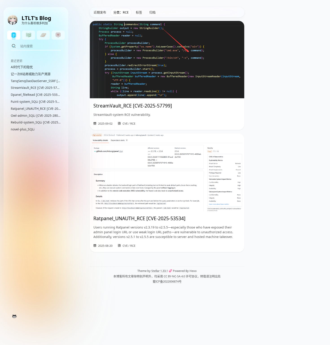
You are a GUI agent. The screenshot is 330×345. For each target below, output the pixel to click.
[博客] (13, 35)
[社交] (58, 35)
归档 (152, 12)
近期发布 (100, 12)
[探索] (43, 35)
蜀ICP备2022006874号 (167, 281)
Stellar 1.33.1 (159, 271)
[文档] (28, 35)
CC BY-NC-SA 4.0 (174, 276)
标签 (139, 12)
